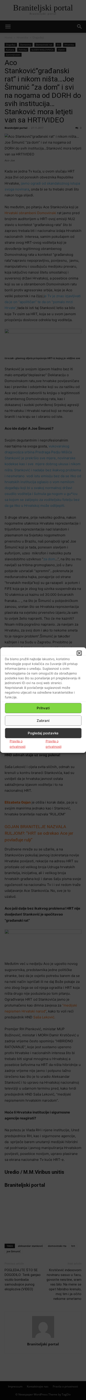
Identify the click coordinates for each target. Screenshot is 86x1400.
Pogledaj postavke (43, 733)
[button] (79, 653)
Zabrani (43, 720)
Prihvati (43, 708)
